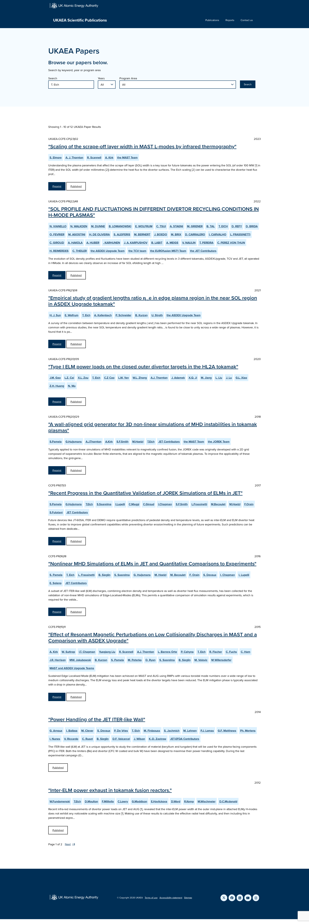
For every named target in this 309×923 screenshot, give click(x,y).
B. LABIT (156, 243)
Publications (212, 20)
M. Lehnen (190, 731)
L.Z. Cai (69, 378)
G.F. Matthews (227, 731)
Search (52, 78)
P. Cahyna (187, 652)
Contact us (247, 20)
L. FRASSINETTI (240, 234)
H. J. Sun (55, 315)
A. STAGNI (176, 226)
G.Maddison (139, 801)
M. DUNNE (98, 226)
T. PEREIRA (206, 243)
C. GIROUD (57, 243)
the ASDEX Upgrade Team (184, 315)
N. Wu (71, 386)
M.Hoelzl (137, 442)
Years (101, 78)
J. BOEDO (160, 234)
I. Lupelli (244, 575)
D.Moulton (91, 801)
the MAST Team (127, 157)
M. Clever (87, 731)
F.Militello (108, 801)
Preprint (56, 186)
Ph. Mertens (248, 731)
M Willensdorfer (221, 660)
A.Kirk (109, 442)
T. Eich (86, 315)
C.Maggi (134, 504)
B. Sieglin (104, 575)
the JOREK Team (218, 442)
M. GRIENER (195, 226)
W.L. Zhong (140, 378)
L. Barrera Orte (167, 652)
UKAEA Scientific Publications (80, 20)
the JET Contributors (203, 251)
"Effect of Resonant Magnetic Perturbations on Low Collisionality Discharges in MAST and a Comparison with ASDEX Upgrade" (152, 637)
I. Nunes (55, 739)
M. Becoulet (178, 575)
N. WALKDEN (78, 226)
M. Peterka (135, 660)
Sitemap (188, 897)
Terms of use (151, 897)
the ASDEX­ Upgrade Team (108, 251)
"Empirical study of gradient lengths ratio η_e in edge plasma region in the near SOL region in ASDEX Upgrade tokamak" (152, 301)
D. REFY (237, 226)
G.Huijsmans (74, 442)
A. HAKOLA (75, 243)
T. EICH (223, 226)
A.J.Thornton (93, 442)
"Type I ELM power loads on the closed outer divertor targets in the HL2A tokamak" (143, 366)
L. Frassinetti (86, 575)
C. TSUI (161, 226)
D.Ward (175, 801)
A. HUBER (92, 243)
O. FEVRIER (57, 234)
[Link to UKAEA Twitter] (223, 897)
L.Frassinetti (199, 504)
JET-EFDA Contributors (184, 739)
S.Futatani (56, 512)
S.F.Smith (122, 442)
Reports (229, 20)
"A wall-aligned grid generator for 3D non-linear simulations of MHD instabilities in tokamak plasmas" (152, 427)
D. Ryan (150, 660)
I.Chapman (165, 504)
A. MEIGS (172, 243)
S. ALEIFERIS (122, 234)
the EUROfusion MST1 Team (168, 251)
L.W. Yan (123, 378)
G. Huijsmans (142, 575)
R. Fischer (215, 652)
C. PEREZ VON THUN (231, 243)
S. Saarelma (122, 575)
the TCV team (137, 251)
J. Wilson (139, 739)
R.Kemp (189, 801)
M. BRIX (176, 234)
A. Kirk (109, 157)
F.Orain (248, 504)
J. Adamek (178, 378)
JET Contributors (169, 442)
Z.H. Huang (57, 386)
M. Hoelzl (160, 575)
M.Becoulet (218, 504)
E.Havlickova (159, 801)
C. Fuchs (231, 652)
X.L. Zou (83, 378)
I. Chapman (227, 575)
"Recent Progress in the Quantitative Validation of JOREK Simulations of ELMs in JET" (145, 493)
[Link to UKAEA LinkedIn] (240, 897)
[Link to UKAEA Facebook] (232, 897)
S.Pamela (56, 442)
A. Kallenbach (103, 315)
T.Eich (150, 442)
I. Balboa (71, 731)
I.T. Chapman (87, 652)
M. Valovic (200, 660)
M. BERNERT (142, 234)
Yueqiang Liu (107, 652)
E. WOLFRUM (143, 226)
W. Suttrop (68, 652)
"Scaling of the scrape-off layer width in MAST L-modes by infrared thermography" (142, 146)
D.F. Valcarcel (121, 739)
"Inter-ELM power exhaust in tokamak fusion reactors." (110, 790)
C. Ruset (87, 739)
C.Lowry (123, 801)
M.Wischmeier (206, 801)
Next (68, 844)
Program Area (128, 78)
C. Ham (245, 652)
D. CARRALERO (195, 234)
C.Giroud (148, 504)
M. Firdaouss (152, 731)
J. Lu (229, 378)
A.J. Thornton (159, 378)
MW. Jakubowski (80, 660)
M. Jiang (206, 378)
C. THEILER (79, 251)
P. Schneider (123, 315)
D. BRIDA (252, 226)
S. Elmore (56, 157)
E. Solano (55, 583)
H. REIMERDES (59, 251)
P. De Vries (121, 731)
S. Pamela (56, 575)
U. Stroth (157, 315)
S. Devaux (209, 575)
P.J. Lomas (207, 731)
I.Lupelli (120, 504)
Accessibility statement (170, 897)
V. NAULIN (189, 243)
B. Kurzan (141, 315)
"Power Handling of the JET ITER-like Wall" (96, 719)
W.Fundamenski (60, 801)
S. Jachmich (171, 731)
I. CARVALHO (217, 234)
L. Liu (218, 378)
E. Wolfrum (71, 315)
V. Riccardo (71, 739)
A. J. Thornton (74, 157)
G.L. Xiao (241, 378)
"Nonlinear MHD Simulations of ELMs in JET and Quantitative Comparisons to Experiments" (152, 563)
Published (76, 186)
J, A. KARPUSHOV (135, 243)
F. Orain (194, 575)
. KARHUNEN (111, 243)
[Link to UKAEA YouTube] (247, 897)
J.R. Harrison (58, 660)
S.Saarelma (104, 504)
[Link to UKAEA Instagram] (256, 897)
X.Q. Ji (193, 378)
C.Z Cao (109, 378)
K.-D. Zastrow (157, 739)
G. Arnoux (56, 731)
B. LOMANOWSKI (120, 226)
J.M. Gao (55, 378)
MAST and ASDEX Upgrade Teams (72, 668)
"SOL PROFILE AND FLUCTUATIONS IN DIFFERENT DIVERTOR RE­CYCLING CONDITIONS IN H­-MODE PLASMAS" (153, 212)
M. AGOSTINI (76, 234)
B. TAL (210, 226)
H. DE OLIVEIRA (99, 234)
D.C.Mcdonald (228, 801)
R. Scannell (94, 157)
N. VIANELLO (58, 226)
